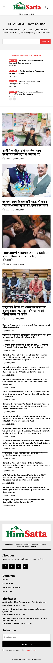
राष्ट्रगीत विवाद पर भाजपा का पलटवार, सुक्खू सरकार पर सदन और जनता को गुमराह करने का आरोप (24, 310)
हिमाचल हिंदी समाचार (7, 605)
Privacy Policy (30, 650)
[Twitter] (18, 566)
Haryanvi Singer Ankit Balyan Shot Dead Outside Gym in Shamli (26, 256)
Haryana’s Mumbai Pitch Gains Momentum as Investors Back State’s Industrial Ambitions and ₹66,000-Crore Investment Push (26, 418)
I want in (25, 644)
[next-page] (14, 98)
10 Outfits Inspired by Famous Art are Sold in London (26, 72)
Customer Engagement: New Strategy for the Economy (24, 82)
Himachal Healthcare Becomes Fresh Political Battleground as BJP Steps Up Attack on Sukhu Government (26, 489)
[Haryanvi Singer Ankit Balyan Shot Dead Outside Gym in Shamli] (26, 231)
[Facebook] (5, 566)
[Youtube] (25, 566)
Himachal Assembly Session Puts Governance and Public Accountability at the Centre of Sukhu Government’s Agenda (24, 357)
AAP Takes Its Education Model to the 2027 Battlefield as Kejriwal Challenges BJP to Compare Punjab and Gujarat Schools (24, 477)
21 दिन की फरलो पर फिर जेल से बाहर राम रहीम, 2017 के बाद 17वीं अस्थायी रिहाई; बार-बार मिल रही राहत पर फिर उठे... (25, 346)
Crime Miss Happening (11, 623)
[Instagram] (12, 566)
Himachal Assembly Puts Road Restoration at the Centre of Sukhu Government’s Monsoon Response (24, 381)
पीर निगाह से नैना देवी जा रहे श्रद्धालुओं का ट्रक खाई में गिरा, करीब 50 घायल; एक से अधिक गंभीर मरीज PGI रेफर (26, 336)
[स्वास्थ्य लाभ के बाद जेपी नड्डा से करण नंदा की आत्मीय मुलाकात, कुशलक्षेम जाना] (26, 180)
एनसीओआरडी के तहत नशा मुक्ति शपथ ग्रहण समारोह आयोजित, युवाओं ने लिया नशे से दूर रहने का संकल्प (25, 454)
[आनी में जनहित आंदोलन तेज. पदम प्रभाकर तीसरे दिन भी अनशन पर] (26, 129)
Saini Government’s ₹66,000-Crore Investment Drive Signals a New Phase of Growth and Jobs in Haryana (25, 394)
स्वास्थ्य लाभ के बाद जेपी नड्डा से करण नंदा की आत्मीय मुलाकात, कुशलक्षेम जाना (25, 203)
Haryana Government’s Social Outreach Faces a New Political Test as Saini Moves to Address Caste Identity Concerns (25, 406)
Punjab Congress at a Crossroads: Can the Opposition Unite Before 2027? (23, 500)
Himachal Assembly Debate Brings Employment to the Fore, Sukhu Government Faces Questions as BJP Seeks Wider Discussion (25, 369)
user (7, 159)
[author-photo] (4, 158)
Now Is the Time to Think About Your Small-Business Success (26, 61)
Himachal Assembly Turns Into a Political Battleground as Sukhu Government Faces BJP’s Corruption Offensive (26, 465)
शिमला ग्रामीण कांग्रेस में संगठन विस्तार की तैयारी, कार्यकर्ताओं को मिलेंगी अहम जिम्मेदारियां (26, 326)
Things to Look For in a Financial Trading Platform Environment (26, 93)
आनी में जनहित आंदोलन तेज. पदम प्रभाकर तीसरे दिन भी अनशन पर (21, 152)
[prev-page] (10, 98)
